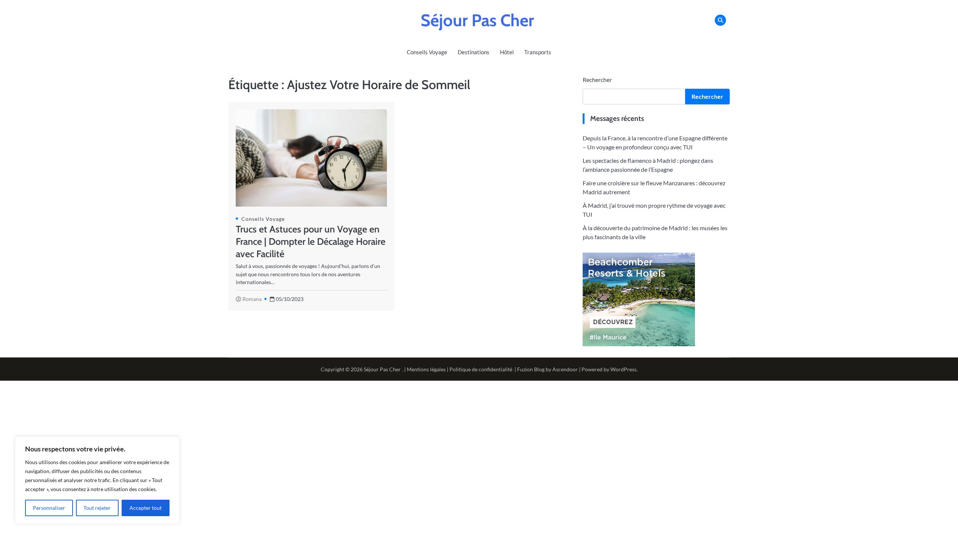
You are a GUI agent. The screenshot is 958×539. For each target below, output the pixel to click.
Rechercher (597, 79)
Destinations (473, 52)
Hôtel (507, 52)
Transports (537, 52)
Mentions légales (426, 369)
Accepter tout (145, 508)
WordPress (623, 369)
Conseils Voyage (427, 52)
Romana (252, 299)
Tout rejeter (97, 508)
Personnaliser (49, 508)
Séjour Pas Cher (477, 20)
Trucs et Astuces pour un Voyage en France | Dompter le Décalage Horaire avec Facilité (310, 241)
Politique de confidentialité (480, 369)
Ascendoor (565, 369)
